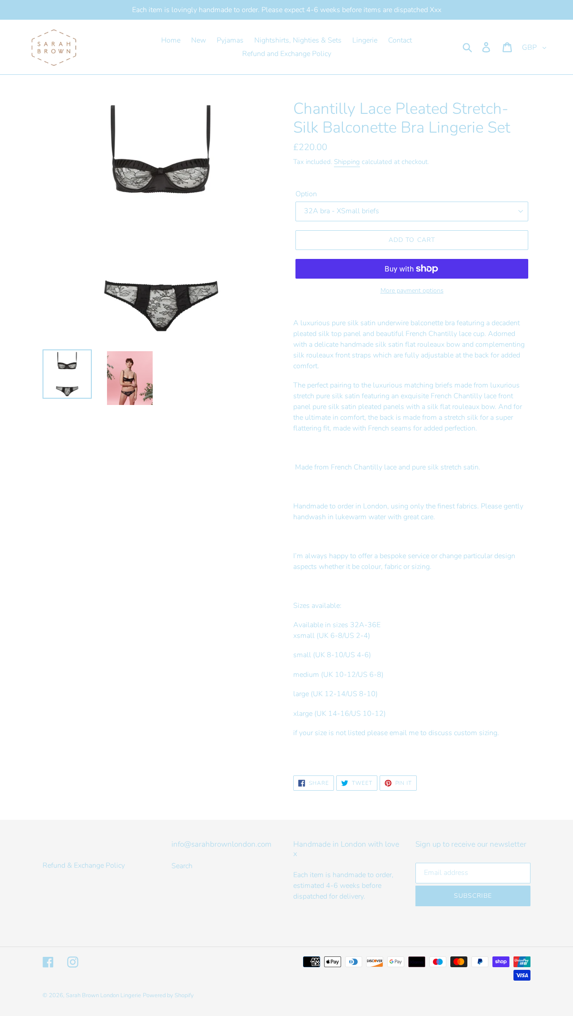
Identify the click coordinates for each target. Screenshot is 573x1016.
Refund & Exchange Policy (84, 865)
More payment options (412, 290)
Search (181, 866)
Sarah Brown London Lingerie (103, 995)
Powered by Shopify (168, 995)
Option (306, 194)
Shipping (347, 161)
